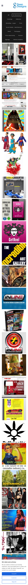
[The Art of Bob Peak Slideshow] (17, 539)
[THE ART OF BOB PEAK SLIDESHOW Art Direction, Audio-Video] (14, 542)
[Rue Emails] (17, 495)
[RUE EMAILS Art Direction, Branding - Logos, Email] (14, 498)
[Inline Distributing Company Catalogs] (17, 317)
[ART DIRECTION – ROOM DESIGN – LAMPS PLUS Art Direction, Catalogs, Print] (14, 54)
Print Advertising (10, 35)
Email (9, 31)
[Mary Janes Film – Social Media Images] (17, 472)
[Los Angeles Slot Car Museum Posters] (17, 406)
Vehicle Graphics (18, 39)
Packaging (17, 31)
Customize (14, 577)
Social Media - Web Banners (14, 27)
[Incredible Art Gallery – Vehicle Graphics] (17, 273)
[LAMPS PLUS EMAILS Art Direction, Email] (14, 387)
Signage (7, 39)
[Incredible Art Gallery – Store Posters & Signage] (17, 250)
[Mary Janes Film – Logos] (17, 428)
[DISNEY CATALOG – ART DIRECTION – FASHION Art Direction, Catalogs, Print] (14, 143)
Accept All (14, 573)
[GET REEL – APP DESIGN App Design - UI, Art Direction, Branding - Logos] (14, 209)
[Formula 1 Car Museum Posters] (17, 184)
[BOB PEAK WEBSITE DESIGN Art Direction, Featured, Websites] (14, 98)
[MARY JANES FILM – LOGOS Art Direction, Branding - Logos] (14, 431)
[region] (14, 572)
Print (20, 23)
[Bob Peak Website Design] (17, 95)
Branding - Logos (11, 23)
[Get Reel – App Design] (17, 206)
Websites (18, 19)
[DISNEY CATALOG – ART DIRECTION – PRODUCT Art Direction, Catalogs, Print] (14, 165)
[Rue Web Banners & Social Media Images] (17, 517)
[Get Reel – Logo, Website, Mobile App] (17, 228)
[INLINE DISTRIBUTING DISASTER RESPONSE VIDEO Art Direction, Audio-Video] (14, 343)
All (8, 15)
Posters (20, 35)
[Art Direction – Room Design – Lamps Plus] (17, 51)
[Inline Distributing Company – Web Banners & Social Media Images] (17, 295)
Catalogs (9, 19)
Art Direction (16, 15)
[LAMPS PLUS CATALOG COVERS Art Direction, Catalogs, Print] (14, 365)
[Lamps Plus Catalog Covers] (17, 361)
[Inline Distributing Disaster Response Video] (17, 339)
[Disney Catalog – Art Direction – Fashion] (17, 139)
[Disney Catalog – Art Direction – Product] (17, 162)
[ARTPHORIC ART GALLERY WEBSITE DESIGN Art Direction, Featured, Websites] (14, 76)
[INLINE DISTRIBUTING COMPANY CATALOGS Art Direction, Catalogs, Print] (14, 320)
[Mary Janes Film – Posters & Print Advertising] (17, 450)
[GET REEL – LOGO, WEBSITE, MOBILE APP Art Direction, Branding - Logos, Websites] (14, 232)
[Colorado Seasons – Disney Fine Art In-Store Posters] (17, 117)
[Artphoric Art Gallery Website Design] (17, 73)
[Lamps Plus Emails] (17, 384)
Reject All (14, 581)
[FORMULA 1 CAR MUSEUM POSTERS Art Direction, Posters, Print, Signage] (14, 187)
